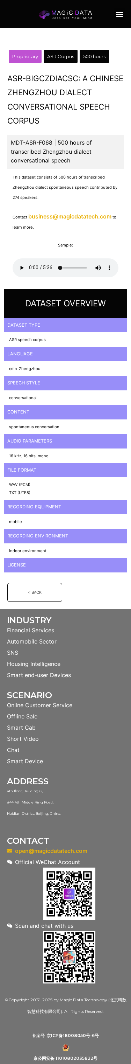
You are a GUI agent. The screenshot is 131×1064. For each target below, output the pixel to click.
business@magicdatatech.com (69, 216)
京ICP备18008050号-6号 (73, 1035)
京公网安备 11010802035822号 (65, 1058)
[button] (119, 14)
